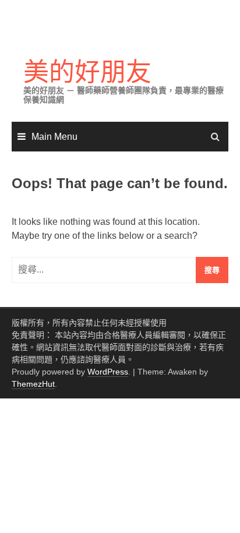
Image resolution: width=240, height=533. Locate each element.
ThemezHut (33, 384)
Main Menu (54, 137)
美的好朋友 (87, 72)
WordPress (107, 371)
